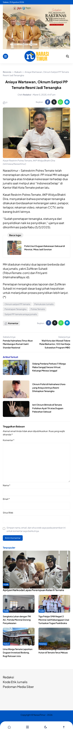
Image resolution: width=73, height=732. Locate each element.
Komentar (8, 440)
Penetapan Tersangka (15, 309)
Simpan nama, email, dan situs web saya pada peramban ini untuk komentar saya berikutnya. (36, 529)
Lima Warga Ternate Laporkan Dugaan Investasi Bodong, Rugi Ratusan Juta (17, 652)
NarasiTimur (39, 715)
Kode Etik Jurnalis (15, 682)
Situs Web (8, 512)
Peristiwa (43, 644)
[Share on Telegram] (67, 102)
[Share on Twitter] (54, 102)
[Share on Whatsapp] (60, 102)
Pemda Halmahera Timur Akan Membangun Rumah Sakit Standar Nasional (18, 344)
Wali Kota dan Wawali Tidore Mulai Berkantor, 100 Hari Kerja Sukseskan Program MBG (54, 344)
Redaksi (8, 677)
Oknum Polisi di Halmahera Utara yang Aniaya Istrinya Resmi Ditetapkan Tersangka (48, 387)
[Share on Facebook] (47, 102)
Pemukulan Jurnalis (44, 304)
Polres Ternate (38, 309)
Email (6, 499)
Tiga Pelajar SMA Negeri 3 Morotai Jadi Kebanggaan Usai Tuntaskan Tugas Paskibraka (53, 619)
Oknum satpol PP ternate (17, 304)
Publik (6, 584)
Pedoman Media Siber (18, 687)
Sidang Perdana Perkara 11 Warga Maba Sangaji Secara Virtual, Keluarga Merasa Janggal (49, 367)
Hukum (6, 644)
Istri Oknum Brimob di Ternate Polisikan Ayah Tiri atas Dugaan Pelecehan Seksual (47, 408)
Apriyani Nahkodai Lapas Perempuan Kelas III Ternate (33, 590)
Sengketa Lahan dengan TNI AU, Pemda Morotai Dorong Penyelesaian (17, 619)
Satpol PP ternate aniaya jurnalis (21, 314)
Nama (6, 485)
